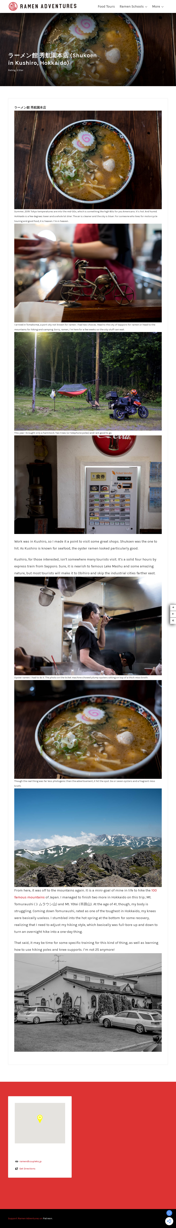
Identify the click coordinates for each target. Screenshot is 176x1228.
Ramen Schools (132, 6)
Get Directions (27, 1168)
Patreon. (47, 1218)
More (156, 6)
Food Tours (106, 6)
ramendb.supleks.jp (30, 1161)
